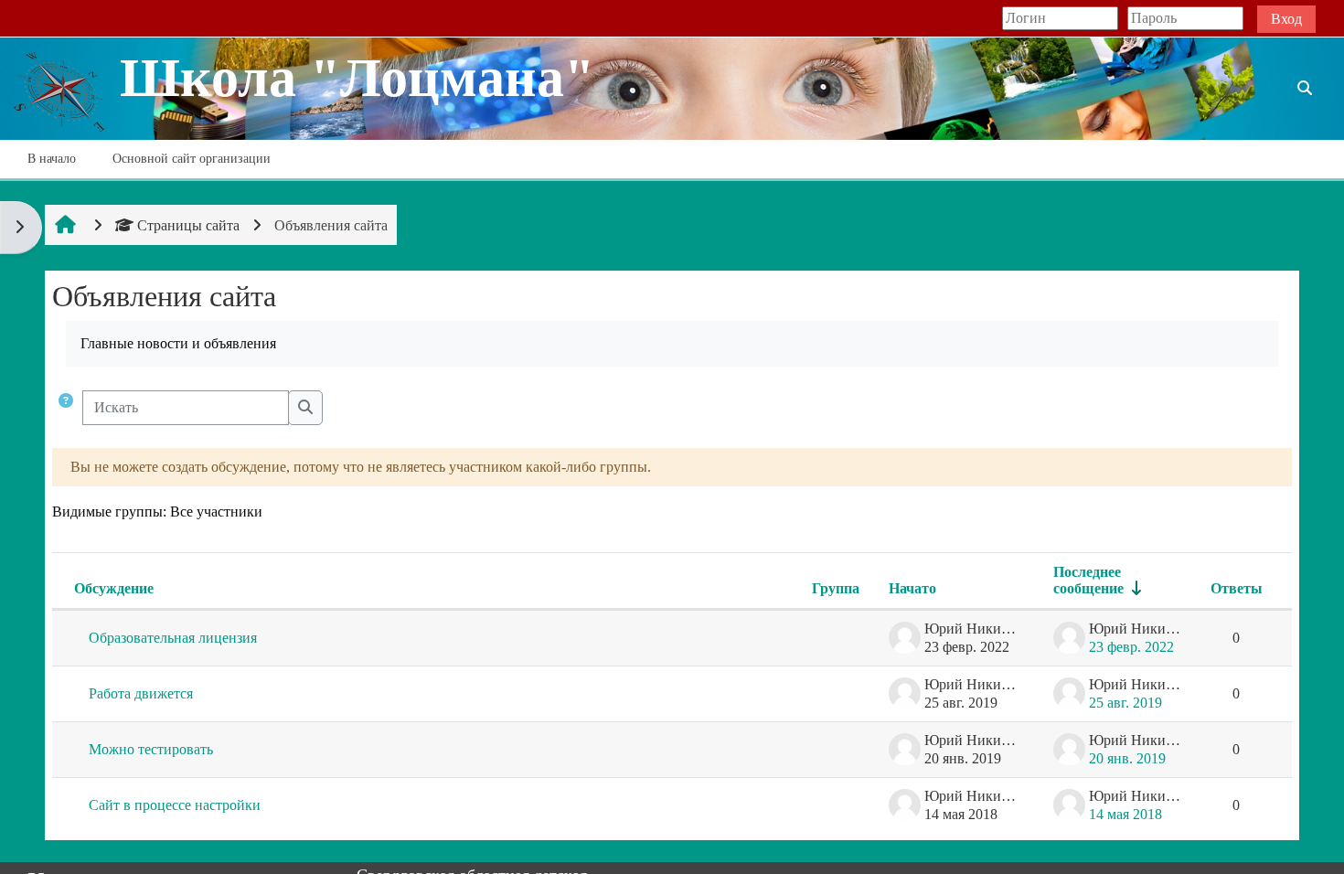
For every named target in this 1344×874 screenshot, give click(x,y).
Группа (835, 588)
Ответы (1237, 588)
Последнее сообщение (1088, 580)
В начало (51, 158)
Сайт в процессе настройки (175, 805)
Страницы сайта (188, 225)
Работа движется (141, 693)
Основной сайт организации (191, 158)
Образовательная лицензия (173, 637)
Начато (912, 588)
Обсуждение (114, 588)
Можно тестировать (151, 749)
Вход (1286, 19)
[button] (66, 407)
